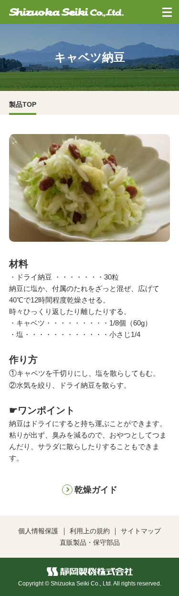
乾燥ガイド (95, 490)
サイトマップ (141, 531)
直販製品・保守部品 (90, 542)
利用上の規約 (90, 531)
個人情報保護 (38, 531)
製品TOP (22, 104)
